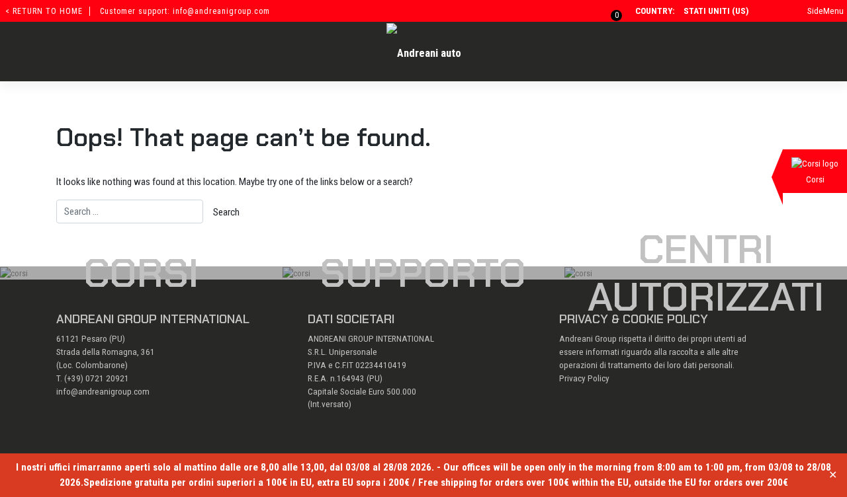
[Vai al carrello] (608, 11)
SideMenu (825, 11)
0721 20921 (107, 378)
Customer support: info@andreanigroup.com (185, 11)
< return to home (44, 11)
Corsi (141, 273)
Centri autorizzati (706, 273)
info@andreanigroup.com (103, 392)
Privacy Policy (584, 378)
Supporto (423, 273)
